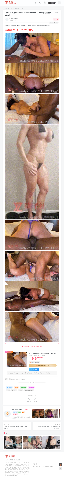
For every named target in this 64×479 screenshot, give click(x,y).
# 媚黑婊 (20, 390)
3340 (15, 412)
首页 (5, 8)
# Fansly (14, 390)
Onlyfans (16, 8)
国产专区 (10, 8)
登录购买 (34, 369)
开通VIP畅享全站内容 (43, 365)
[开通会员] (60, 464)
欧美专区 (32, 387)
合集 (17, 387)
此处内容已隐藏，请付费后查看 (32, 346)
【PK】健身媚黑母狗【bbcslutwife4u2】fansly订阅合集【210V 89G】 (31, 13)
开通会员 (53, 2)
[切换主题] (60, 468)
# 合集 (8, 390)
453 (20, 412)
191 (24, 412)
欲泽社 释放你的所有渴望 (47, 466)
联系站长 (35, 464)
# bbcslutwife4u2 (29, 390)
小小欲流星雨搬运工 (14, 18)
